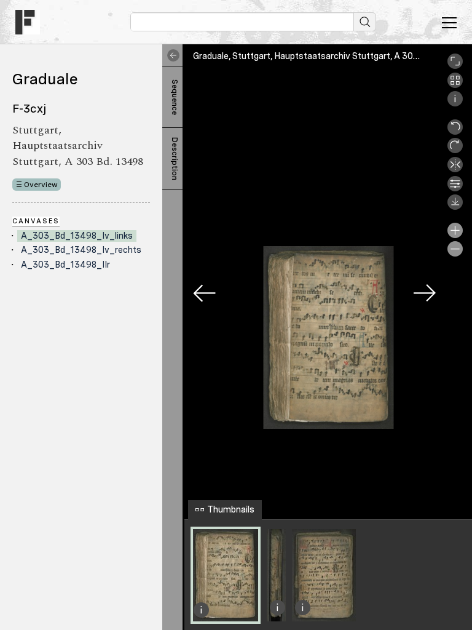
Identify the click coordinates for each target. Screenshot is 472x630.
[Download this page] (455, 207)
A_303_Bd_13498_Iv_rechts (81, 250)
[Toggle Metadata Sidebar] (171, 55)
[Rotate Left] (455, 132)
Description (174, 158)
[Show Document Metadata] (455, 103)
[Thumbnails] (455, 85)
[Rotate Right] (455, 150)
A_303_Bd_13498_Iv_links (77, 236)
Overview (41, 184)
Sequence (174, 97)
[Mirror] (455, 169)
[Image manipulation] (455, 188)
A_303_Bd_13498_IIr (65, 264)
